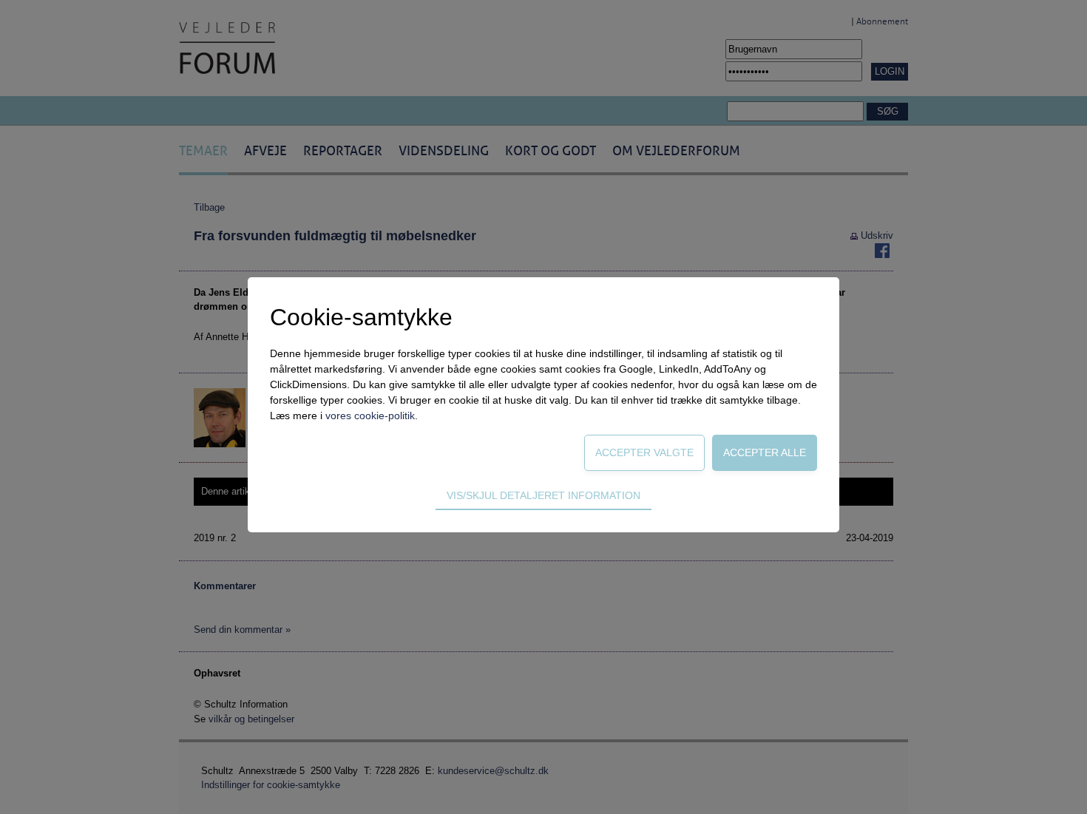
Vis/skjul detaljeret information (543, 495)
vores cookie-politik (370, 415)
